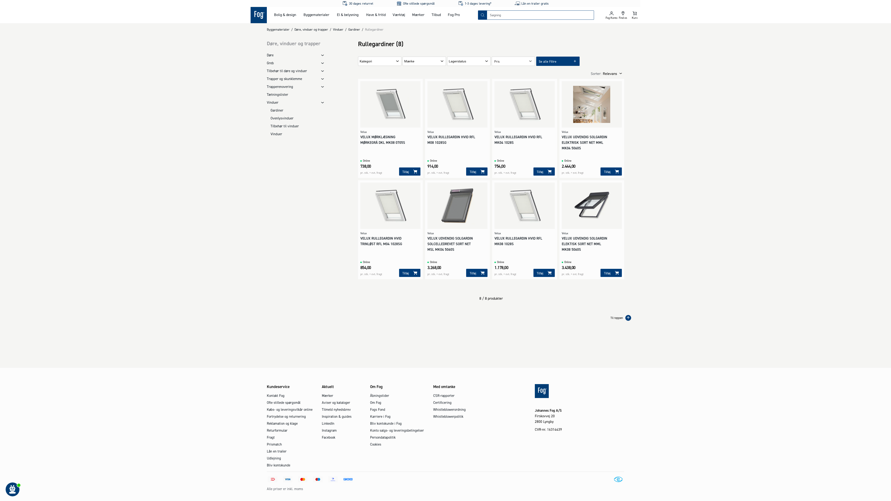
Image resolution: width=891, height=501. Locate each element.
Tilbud (436, 14)
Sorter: (596, 73)
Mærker (418, 14)
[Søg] (482, 15)
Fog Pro (454, 14)
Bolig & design (285, 14)
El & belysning (347, 14)
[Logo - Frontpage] (259, 15)
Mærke (409, 61)
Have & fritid (376, 14)
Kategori (366, 61)
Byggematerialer (316, 14)
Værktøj (399, 14)
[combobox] (540, 15)
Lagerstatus (457, 61)
